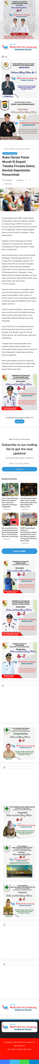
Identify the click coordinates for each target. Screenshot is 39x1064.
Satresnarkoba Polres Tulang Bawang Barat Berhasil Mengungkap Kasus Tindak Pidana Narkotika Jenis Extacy (10, 532)
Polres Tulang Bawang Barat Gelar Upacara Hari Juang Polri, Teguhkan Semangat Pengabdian (10, 502)
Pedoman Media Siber (24, 1049)
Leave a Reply (19, 551)
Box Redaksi (12, 1049)
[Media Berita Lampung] (19, 47)
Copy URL (19, 421)
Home (5, 149)
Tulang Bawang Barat (23, 149)
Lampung (12, 149)
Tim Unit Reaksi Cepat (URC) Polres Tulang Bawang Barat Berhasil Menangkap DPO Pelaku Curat (28, 502)
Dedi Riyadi (8, 180)
